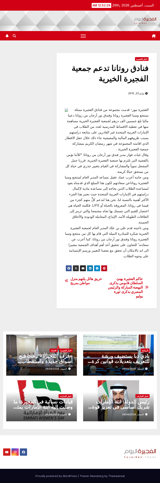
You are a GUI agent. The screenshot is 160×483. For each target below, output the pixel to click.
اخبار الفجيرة (141, 59)
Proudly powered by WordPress (57, 476)
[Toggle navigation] (83, 36)
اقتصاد (53, 350)
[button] (14, 36)
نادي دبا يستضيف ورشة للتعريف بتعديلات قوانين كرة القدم (121, 361)
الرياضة (145, 350)
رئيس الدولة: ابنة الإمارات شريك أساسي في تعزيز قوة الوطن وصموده (121, 407)
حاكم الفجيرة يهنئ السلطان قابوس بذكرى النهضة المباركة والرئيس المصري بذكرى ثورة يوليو (125, 287)
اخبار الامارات (142, 396)
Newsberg (97, 476)
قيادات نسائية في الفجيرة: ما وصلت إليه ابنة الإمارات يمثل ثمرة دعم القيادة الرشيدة (43, 407)
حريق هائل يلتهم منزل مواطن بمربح (86, 281)
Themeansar (116, 476)
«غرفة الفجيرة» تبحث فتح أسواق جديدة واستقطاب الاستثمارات (46, 361)
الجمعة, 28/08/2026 (133, 368)
